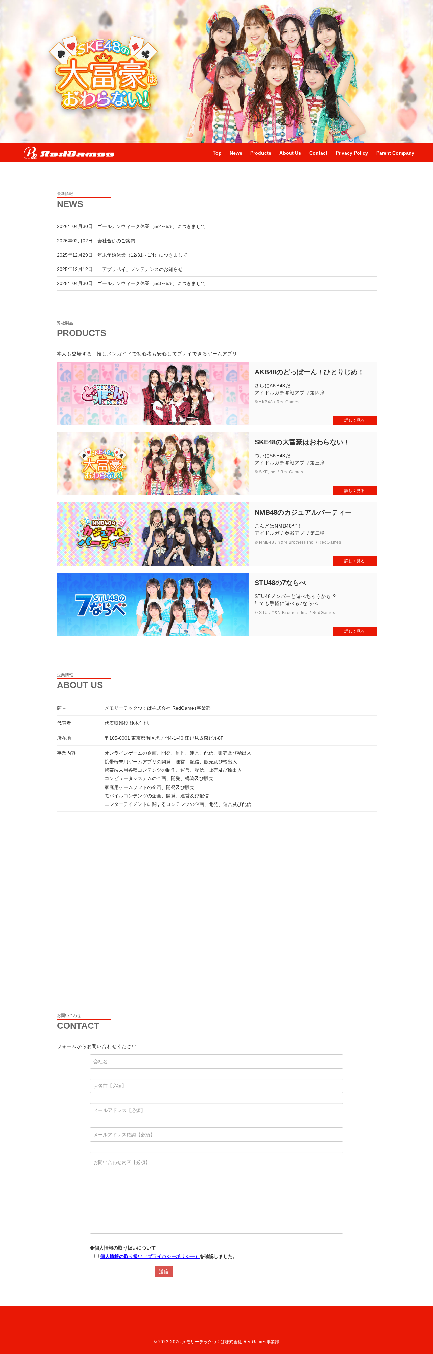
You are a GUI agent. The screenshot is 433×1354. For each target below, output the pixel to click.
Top (217, 153)
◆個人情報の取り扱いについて (163, 1252)
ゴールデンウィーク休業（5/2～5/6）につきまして (151, 226)
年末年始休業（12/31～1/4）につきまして (142, 255)
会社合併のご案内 (116, 240)
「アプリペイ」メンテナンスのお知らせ (140, 269)
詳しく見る (354, 420)
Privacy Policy (352, 153)
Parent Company (395, 153)
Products (260, 153)
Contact (318, 153)
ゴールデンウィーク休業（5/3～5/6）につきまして (151, 283)
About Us (290, 153)
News (236, 153)
